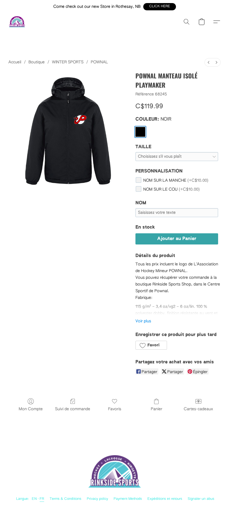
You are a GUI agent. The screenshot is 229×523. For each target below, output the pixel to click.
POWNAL (99, 62)
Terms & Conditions (65, 499)
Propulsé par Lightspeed (114, 507)
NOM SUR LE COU (171, 189)
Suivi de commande (72, 409)
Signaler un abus (201, 499)
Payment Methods (128, 499)
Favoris (114, 409)
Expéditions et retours (164, 499)
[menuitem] (209, 62)
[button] (159, 6)
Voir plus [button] (143, 321)
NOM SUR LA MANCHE (175, 181)
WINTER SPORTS (68, 62)
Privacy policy (97, 499)
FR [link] (42, 499)
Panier (156, 409)
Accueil (14, 62)
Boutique (36, 62)
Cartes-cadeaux (198, 409)
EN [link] (34, 499)
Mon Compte (31, 409)
